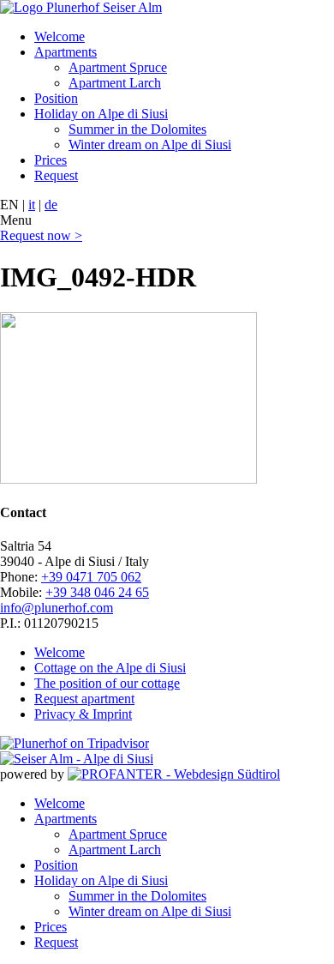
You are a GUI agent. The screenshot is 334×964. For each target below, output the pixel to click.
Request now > (41, 235)
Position (56, 98)
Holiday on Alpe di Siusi (101, 113)
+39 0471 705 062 (91, 576)
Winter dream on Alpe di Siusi (150, 144)
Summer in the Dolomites (137, 129)
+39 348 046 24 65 (97, 592)
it (31, 204)
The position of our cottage (107, 683)
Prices (50, 160)
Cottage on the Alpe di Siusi (110, 667)
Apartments (65, 52)
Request (56, 175)
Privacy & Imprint (83, 714)
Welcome (59, 36)
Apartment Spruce (118, 67)
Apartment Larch (115, 82)
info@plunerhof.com (56, 607)
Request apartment (84, 698)
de (51, 204)
